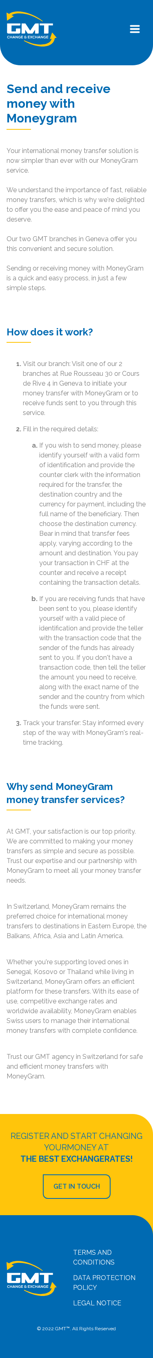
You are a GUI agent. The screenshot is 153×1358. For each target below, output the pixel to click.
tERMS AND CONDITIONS (94, 1257)
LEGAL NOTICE (97, 1303)
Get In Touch (76, 1186)
